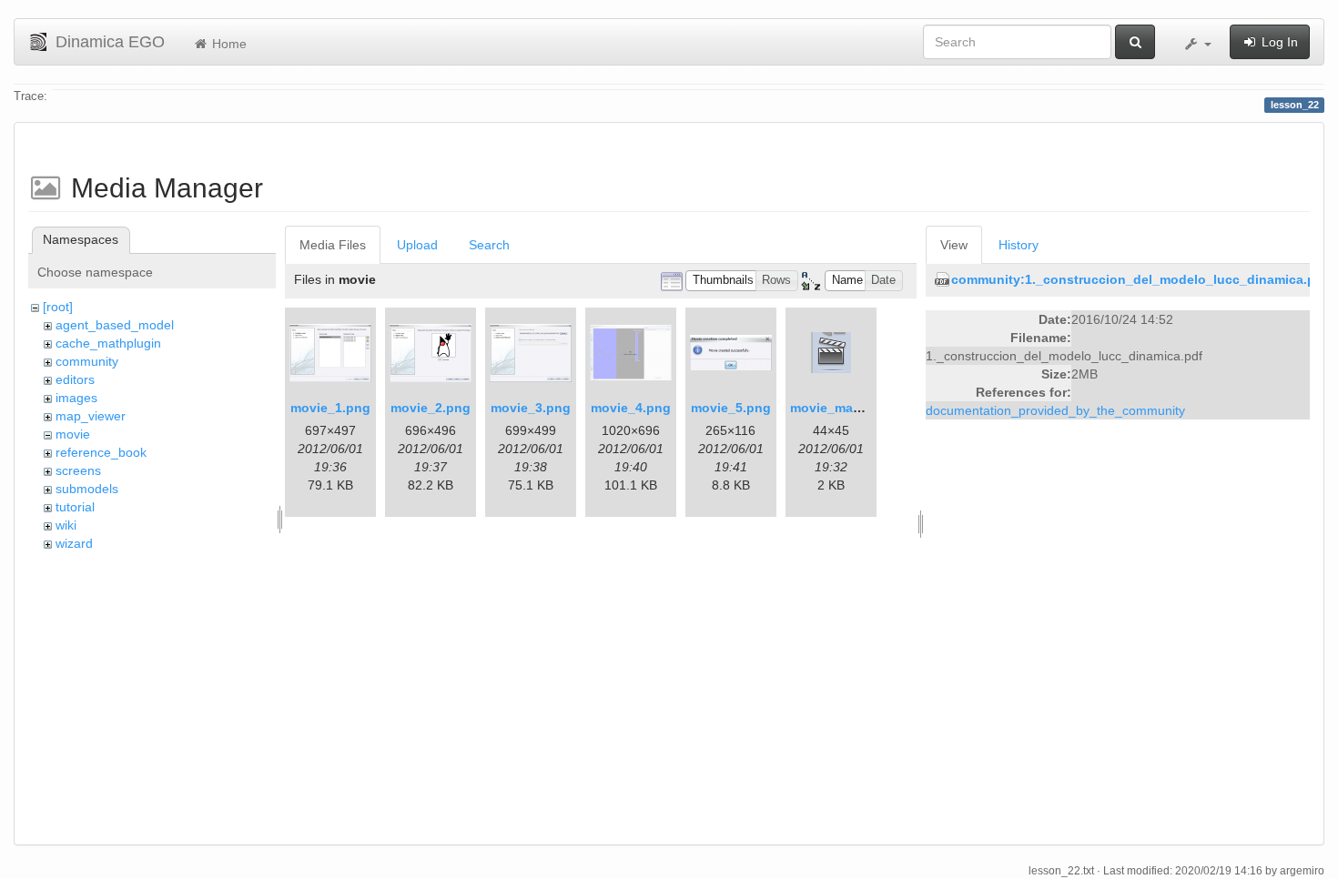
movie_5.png (731, 407)
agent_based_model (115, 325)
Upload (417, 244)
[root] (58, 306)
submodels (87, 488)
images (76, 397)
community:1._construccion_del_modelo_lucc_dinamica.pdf (1139, 279)
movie (73, 434)
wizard (74, 543)
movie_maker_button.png (869, 407)
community (87, 361)
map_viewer (91, 416)
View (954, 244)
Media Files (332, 244)
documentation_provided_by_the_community (1055, 410)
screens (78, 470)
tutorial (75, 507)
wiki (66, 525)
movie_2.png (430, 407)
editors (75, 379)
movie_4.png (631, 407)
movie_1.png (330, 407)
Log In (1278, 42)
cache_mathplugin (108, 343)
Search (489, 244)
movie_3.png (531, 407)
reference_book (101, 452)
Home (227, 43)
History (1018, 244)
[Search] (1135, 42)
